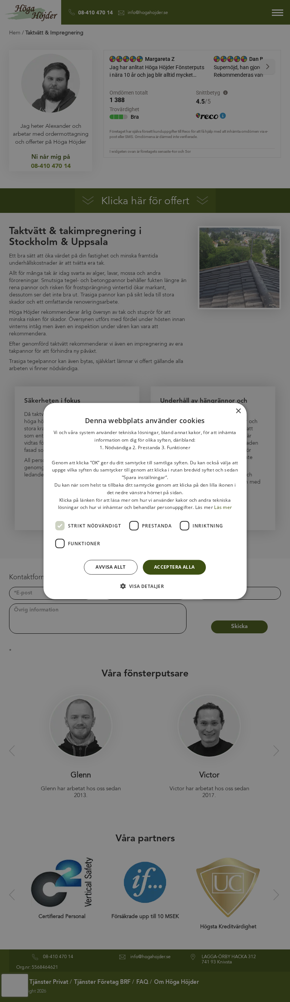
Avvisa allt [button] (110, 567)
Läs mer (223, 507)
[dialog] (145, 501)
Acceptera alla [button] (174, 567)
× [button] (238, 411)
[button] (145, 585)
